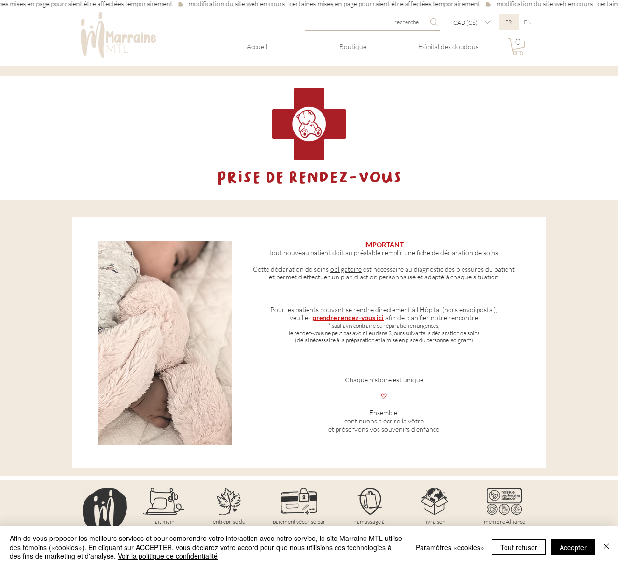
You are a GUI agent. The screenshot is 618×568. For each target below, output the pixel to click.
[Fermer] (606, 547)
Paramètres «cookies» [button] (450, 547)
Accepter (573, 547)
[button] (471, 22)
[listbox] (471, 22)
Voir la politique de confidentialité (168, 556)
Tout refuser (518, 547)
